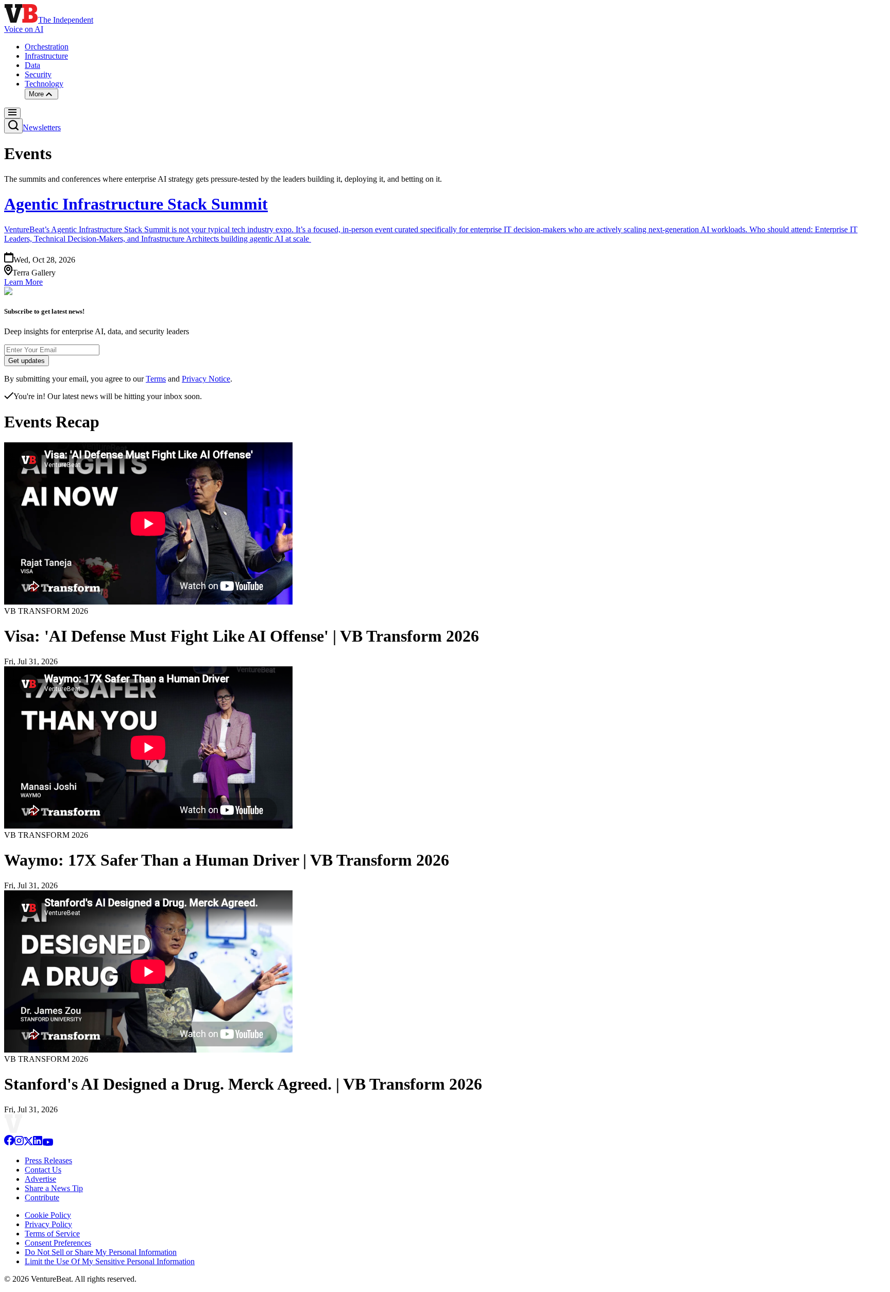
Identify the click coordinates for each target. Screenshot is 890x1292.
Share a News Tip (54, 1188)
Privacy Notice (206, 378)
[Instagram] (19, 1143)
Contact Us (43, 1169)
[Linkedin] (37, 1143)
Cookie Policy (48, 1215)
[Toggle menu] (12, 113)
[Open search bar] (13, 125)
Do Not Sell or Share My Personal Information (101, 1252)
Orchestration (47, 46)
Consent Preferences (58, 1242)
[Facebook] (9, 1143)
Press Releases (48, 1160)
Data (32, 65)
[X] (28, 1143)
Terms (156, 378)
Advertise (40, 1179)
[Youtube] (47, 1143)
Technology (44, 83)
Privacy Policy (48, 1224)
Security (38, 74)
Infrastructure (46, 55)
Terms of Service (52, 1233)
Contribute (42, 1197)
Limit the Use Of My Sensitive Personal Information (110, 1261)
